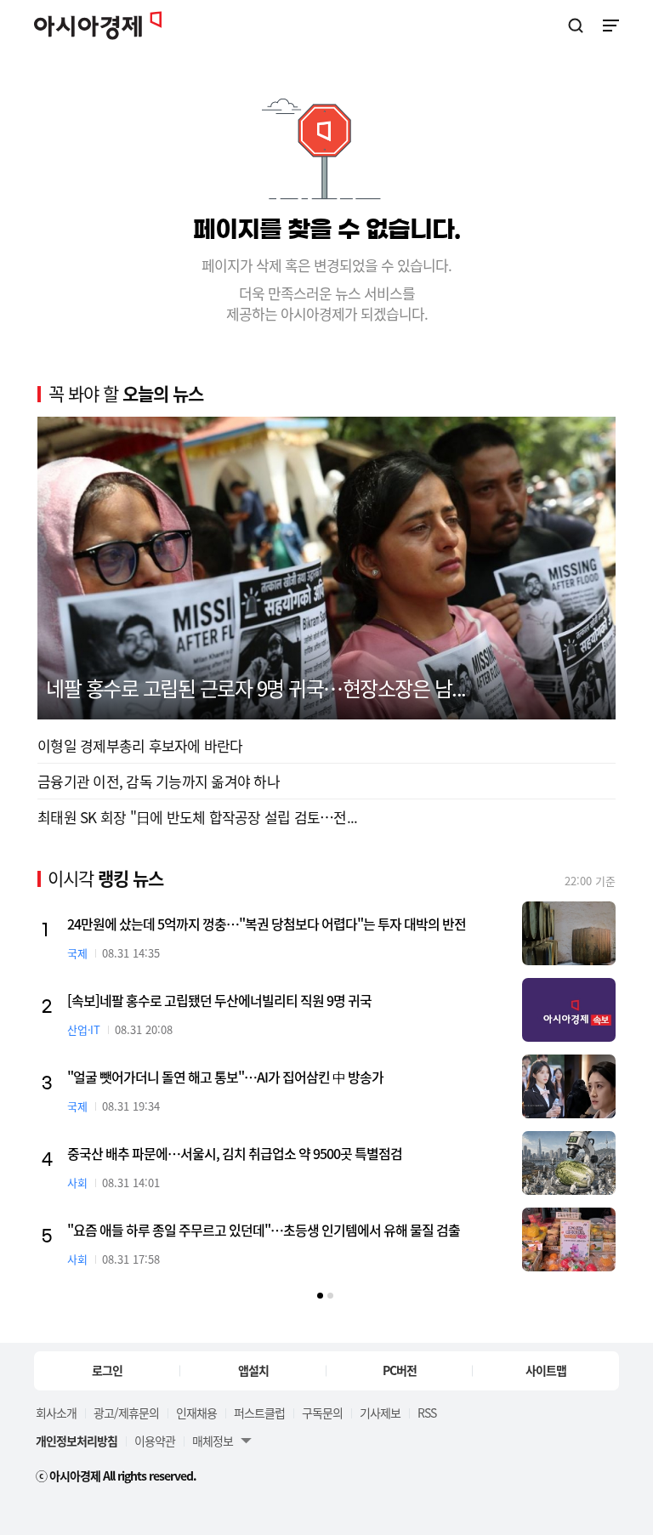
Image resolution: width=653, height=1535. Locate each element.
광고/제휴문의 (126, 1412)
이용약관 (154, 1440)
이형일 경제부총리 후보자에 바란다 (140, 745)
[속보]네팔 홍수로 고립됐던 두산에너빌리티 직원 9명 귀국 (219, 1000)
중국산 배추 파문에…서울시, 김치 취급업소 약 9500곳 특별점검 (234, 1153)
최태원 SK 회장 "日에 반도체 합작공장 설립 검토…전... (197, 816)
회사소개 (56, 1412)
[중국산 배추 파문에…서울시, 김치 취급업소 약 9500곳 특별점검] (569, 1163)
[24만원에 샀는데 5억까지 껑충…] (569, 933)
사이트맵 (545, 1370)
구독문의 (322, 1412)
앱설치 (253, 1370)
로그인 (107, 1370)
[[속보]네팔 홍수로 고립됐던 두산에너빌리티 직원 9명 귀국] (569, 1010)
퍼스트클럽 (259, 1412)
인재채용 (196, 1412)
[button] (320, 1296)
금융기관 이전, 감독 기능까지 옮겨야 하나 (158, 781)
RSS (426, 1412)
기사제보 (380, 1412)
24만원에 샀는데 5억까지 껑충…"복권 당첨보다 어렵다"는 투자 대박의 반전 (266, 923)
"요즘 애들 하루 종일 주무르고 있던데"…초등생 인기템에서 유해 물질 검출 (263, 1229)
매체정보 (212, 1440)
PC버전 (400, 1370)
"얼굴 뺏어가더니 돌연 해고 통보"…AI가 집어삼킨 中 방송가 (225, 1076)
